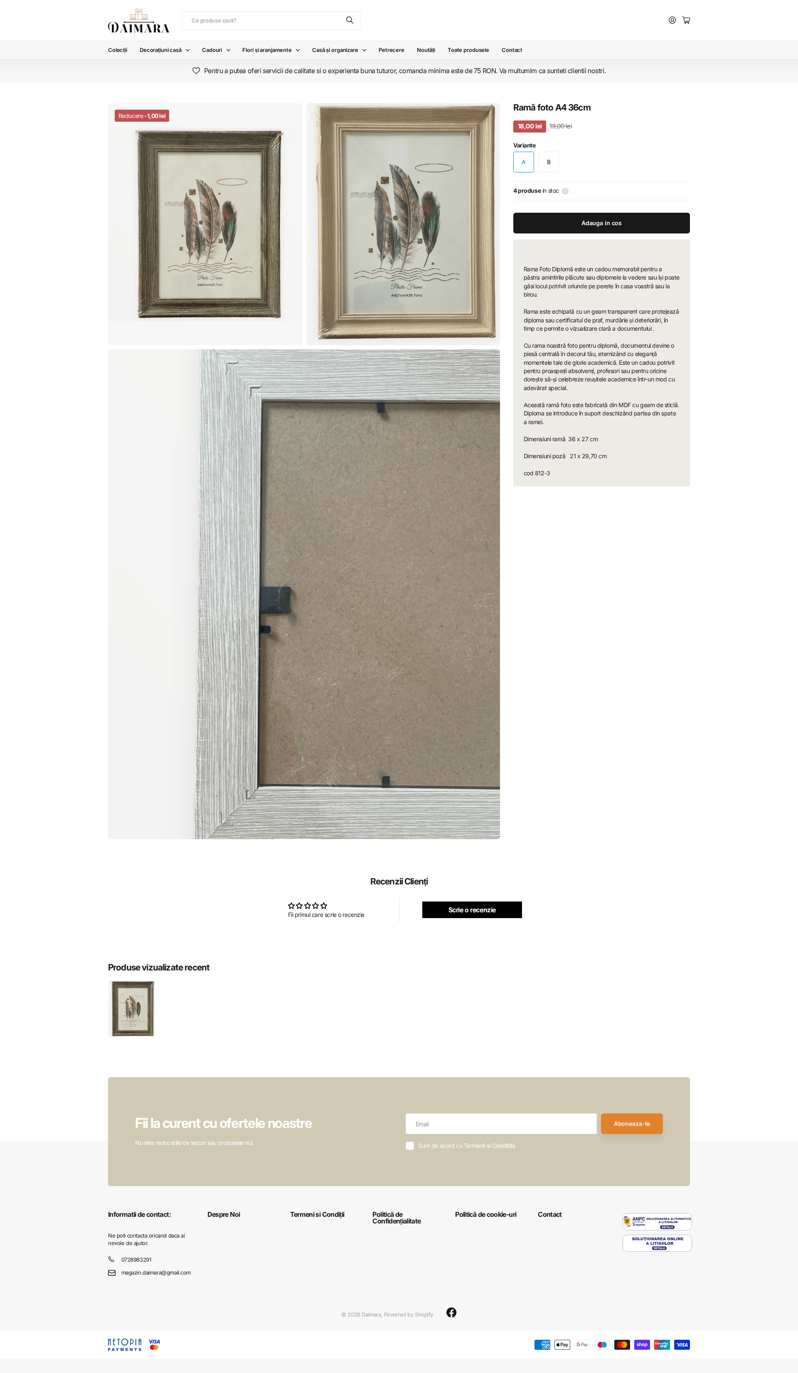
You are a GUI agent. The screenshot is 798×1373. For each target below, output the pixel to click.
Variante (524, 145)
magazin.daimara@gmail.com (156, 1272)
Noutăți (426, 50)
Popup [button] (565, 191)
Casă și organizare (335, 50)
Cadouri (212, 50)
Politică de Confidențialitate (396, 1217)
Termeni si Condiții (317, 1214)
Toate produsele (468, 50)
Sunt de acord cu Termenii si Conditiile (466, 1145)
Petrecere (391, 50)
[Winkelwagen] (686, 20)
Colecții (117, 50)
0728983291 (136, 1259)
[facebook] (451, 1313)
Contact (512, 50)
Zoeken (350, 20)
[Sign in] (672, 20)
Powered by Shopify (408, 1314)
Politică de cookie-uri (485, 1214)
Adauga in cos (601, 222)
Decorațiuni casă (161, 50)
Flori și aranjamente (266, 50)
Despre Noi (223, 1214)
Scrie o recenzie (472, 910)
